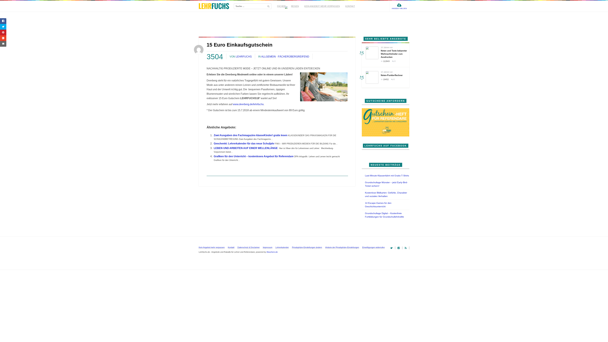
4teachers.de (272, 252)
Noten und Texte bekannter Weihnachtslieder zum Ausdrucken (394, 54)
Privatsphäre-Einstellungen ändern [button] (307, 247)
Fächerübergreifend (293, 56)
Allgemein (268, 56)
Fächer (281, 6)
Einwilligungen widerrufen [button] (373, 247)
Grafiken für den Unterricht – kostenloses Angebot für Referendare (254, 156)
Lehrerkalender (282, 247)
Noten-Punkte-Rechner (392, 75)
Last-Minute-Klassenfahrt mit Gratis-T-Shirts (387, 175)
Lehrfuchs (244, 56)
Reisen (295, 6)
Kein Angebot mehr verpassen (322, 6)
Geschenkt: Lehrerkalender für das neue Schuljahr (244, 143)
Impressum (267, 247)
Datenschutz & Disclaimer (249, 247)
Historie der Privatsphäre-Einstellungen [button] (342, 247)
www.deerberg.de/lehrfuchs (248, 104)
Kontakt (350, 6)
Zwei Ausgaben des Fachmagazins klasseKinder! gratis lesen (250, 135)
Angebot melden (399, 8)
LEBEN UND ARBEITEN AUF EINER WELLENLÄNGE (246, 148)
